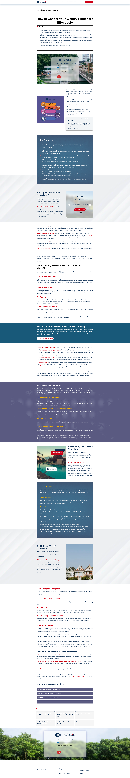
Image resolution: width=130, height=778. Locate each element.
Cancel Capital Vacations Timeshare (64, 772)
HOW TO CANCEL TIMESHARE (84, 770)
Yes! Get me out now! (62, 71)
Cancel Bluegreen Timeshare (63, 769)
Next (59, 76)
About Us (82, 769)
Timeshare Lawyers (81, 722)
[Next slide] (90, 205)
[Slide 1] (78, 212)
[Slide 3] (81, 212)
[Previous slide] (69, 205)
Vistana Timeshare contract (78, 676)
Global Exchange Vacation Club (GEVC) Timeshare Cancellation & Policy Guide (65, 715)
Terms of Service (83, 776)
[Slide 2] (79, 212)
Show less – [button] (65, 49)
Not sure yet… (60, 73)
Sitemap (81, 773)
